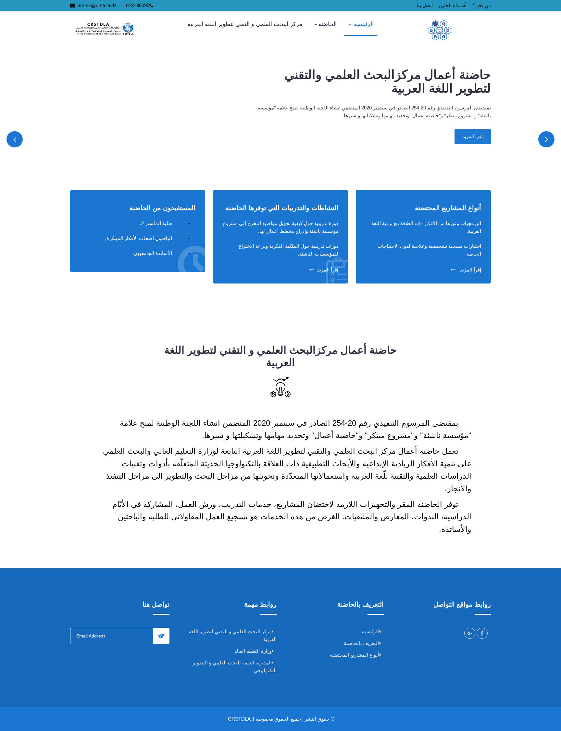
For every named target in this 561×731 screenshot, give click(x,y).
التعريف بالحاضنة (361, 643)
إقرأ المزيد (473, 136)
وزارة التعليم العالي (252, 651)
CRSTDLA (239, 719)
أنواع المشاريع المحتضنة (354, 655)
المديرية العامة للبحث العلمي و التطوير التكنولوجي (235, 666)
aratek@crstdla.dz (97, 5)
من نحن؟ (482, 5)
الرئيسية (363, 24)
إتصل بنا (425, 5)
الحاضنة (327, 24)
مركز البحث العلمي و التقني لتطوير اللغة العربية (245, 24)
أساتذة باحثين (453, 5)
